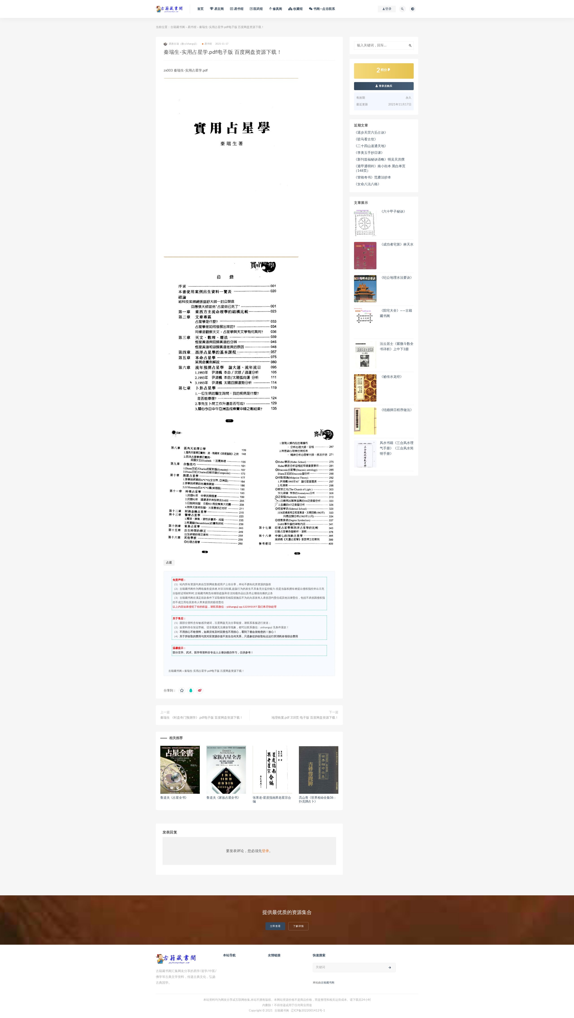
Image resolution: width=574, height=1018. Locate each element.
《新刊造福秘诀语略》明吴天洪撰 (379, 159)
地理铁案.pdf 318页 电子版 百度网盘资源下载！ (305, 717)
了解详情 (298, 926)
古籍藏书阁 (177, 27)
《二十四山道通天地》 (371, 146)
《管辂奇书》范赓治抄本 (372, 177)
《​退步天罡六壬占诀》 (371, 132)
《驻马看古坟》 (366, 139)
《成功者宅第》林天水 (396, 244)
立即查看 (275, 926)
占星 (169, 562)
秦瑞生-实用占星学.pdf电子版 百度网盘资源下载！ (214, 671)
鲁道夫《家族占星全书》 (224, 797)
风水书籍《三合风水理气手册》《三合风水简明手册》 (396, 448)
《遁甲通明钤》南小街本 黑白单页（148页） (379, 168)
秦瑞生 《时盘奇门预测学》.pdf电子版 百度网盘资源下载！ (201, 717)
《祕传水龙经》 (391, 376)
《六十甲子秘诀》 (393, 211)
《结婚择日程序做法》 (396, 410)
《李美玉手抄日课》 (369, 152)
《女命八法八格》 (367, 184)
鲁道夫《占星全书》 (174, 797)
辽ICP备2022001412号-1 (308, 1010)
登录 (265, 851)
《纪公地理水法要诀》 (396, 277)
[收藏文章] (181, 690)
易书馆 (192, 27)
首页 (200, 9)
